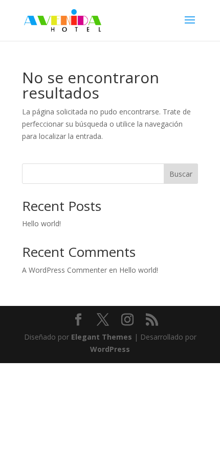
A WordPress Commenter (64, 270)
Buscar (180, 174)
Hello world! (41, 223)
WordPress (110, 349)
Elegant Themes (101, 337)
